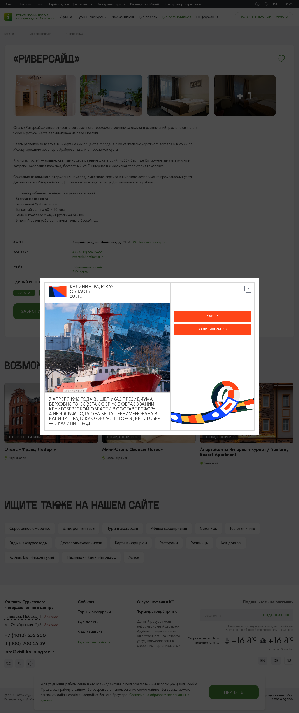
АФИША (212, 316)
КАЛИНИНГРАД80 (213, 329)
